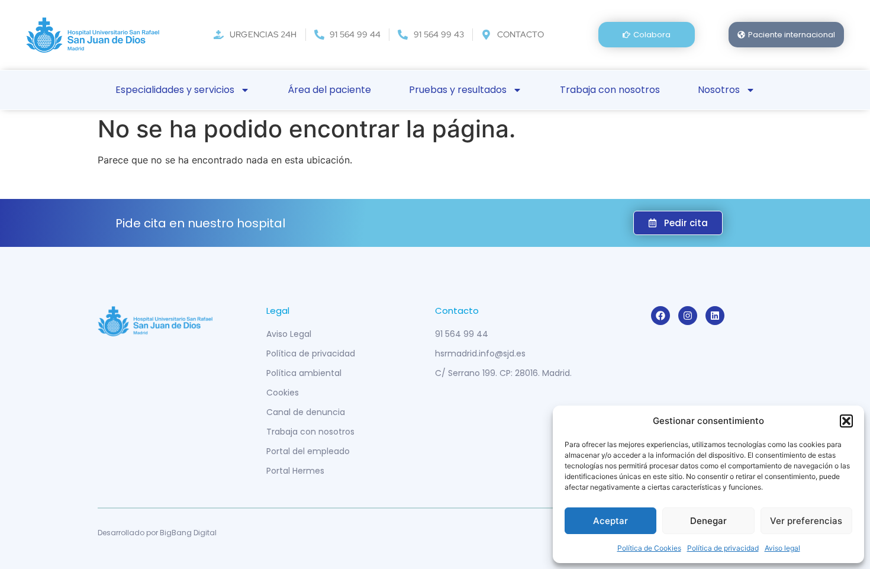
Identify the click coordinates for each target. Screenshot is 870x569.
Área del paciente (329, 90)
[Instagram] (687, 315)
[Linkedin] (714, 315)
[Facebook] (660, 315)
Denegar (708, 520)
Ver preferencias (806, 520)
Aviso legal (782, 548)
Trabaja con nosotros (610, 90)
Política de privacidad (723, 548)
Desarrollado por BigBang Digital (157, 533)
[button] (846, 421)
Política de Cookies (649, 548)
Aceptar (610, 520)
